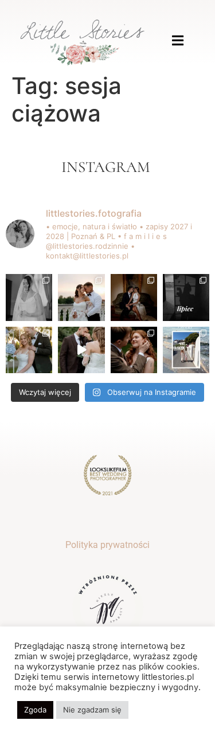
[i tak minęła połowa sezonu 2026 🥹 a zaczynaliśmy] (29, 350)
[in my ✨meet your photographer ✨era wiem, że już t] (186, 350)
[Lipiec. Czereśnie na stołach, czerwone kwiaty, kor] (134, 350)
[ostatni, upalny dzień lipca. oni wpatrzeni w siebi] (81, 297)
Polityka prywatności (107, 544)
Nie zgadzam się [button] (92, 709)
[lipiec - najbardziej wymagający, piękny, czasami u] (186, 297)
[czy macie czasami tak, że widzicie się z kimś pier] (134, 297)
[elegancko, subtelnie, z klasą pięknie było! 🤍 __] (29, 297)
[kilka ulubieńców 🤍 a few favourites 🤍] (81, 350)
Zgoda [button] (35, 709)
